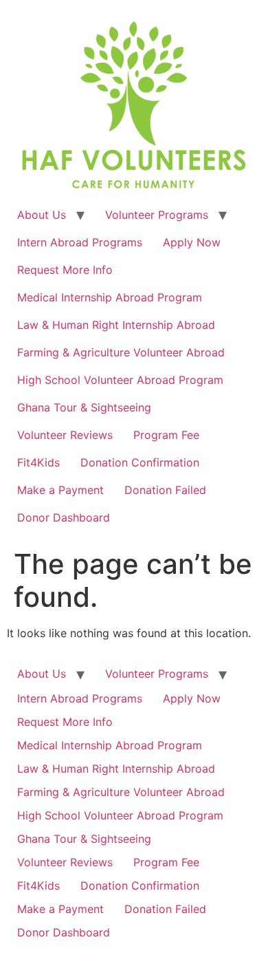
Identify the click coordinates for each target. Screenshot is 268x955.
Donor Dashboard (63, 517)
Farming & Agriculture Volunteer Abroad (121, 352)
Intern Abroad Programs (79, 242)
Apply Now (192, 242)
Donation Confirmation (139, 462)
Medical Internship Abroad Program (109, 297)
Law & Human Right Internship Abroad (116, 325)
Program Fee (166, 435)
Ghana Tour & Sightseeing (84, 407)
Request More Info (65, 270)
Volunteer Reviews (65, 435)
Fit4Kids (38, 462)
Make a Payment (60, 490)
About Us (41, 215)
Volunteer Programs (156, 215)
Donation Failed (165, 490)
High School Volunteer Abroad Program (120, 380)
